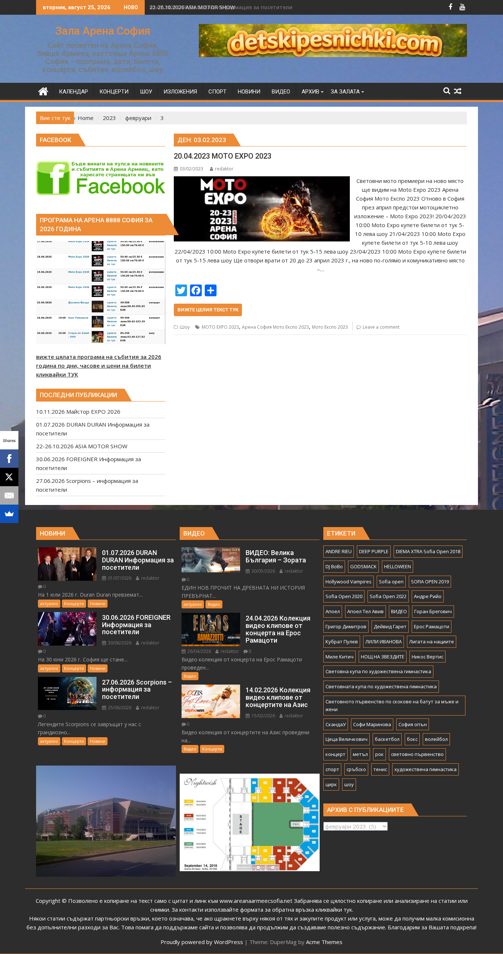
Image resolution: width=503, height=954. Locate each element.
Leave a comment (381, 327)
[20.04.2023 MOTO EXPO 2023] (261, 180)
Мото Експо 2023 (330, 327)
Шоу (185, 327)
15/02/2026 (262, 716)
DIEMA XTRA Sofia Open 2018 (428, 551)
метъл (360, 754)
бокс (412, 739)
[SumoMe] (9, 514)
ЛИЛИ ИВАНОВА (383, 641)
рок (379, 754)
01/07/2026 (119, 578)
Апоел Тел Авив (365, 611)
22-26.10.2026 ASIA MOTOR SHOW (192, 7)
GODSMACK (363, 566)
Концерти (74, 603)
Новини (97, 603)
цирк (331, 784)
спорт (332, 769)
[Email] (9, 495)
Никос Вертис (427, 656)
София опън (412, 724)
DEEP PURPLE (373, 551)
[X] (9, 477)
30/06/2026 (119, 643)
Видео (214, 604)
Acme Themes (324, 942)
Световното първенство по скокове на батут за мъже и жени (392, 705)
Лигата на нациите (431, 641)
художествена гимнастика (425, 769)
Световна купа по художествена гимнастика (378, 671)
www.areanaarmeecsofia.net (255, 900)
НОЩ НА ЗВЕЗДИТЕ (382, 656)
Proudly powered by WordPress (202, 942)
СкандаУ (336, 724)
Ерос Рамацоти (431, 626)
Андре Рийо (428, 596)
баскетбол (387, 739)
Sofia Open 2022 (388, 596)
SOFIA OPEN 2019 (430, 581)
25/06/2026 (119, 707)
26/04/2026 (198, 651)
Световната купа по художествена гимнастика (381, 686)
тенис (380, 769)
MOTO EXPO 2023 (220, 327)
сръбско (356, 769)
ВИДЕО (399, 611)
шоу (349, 784)
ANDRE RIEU (339, 551)
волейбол (436, 739)
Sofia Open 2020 (344, 596)
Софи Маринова (372, 724)
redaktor (224, 169)
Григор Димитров (346, 626)
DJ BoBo (334, 566)
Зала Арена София (102, 30)
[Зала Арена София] (43, 90)
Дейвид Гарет (390, 626)
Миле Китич (339, 656)
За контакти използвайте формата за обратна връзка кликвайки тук (262, 909)
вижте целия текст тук (207, 309)
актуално (49, 603)
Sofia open (391, 581)
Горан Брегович (433, 611)
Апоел (333, 611)
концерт (335, 754)
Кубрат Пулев (342, 641)
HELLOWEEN (397, 566)
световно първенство (417, 754)
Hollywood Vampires (349, 581)
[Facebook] (9, 458)
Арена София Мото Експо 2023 (275, 327)
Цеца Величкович (346, 739)
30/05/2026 (262, 571)
